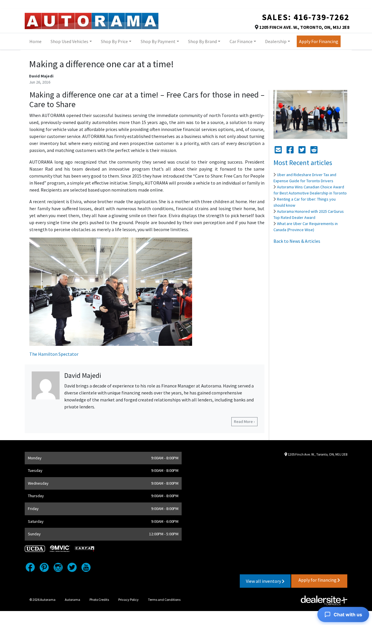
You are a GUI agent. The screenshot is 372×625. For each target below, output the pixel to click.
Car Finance (241, 41)
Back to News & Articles (296, 241)
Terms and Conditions (164, 599)
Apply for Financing (318, 41)
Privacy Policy (128, 599)
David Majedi (41, 76)
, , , (304, 27)
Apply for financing (317, 580)
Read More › (244, 421)
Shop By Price (114, 41)
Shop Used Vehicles (69, 41)
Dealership (276, 41)
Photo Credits (99, 599)
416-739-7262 (321, 17)
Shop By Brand (202, 41)
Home (35, 41)
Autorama (72, 599)
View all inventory (264, 581)
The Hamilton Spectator (53, 354)
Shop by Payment (158, 41)
